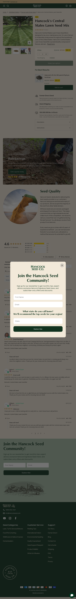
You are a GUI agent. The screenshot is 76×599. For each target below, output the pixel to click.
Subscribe (38, 329)
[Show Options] (61, 321)
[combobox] (37, 321)
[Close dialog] (62, 265)
